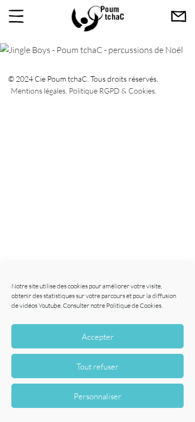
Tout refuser (97, 366)
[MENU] (16, 16)
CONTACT (179, 16)
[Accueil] (97, 30)
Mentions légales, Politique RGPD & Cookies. (84, 90)
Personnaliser (97, 396)
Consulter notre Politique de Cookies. (112, 305)
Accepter (98, 336)
